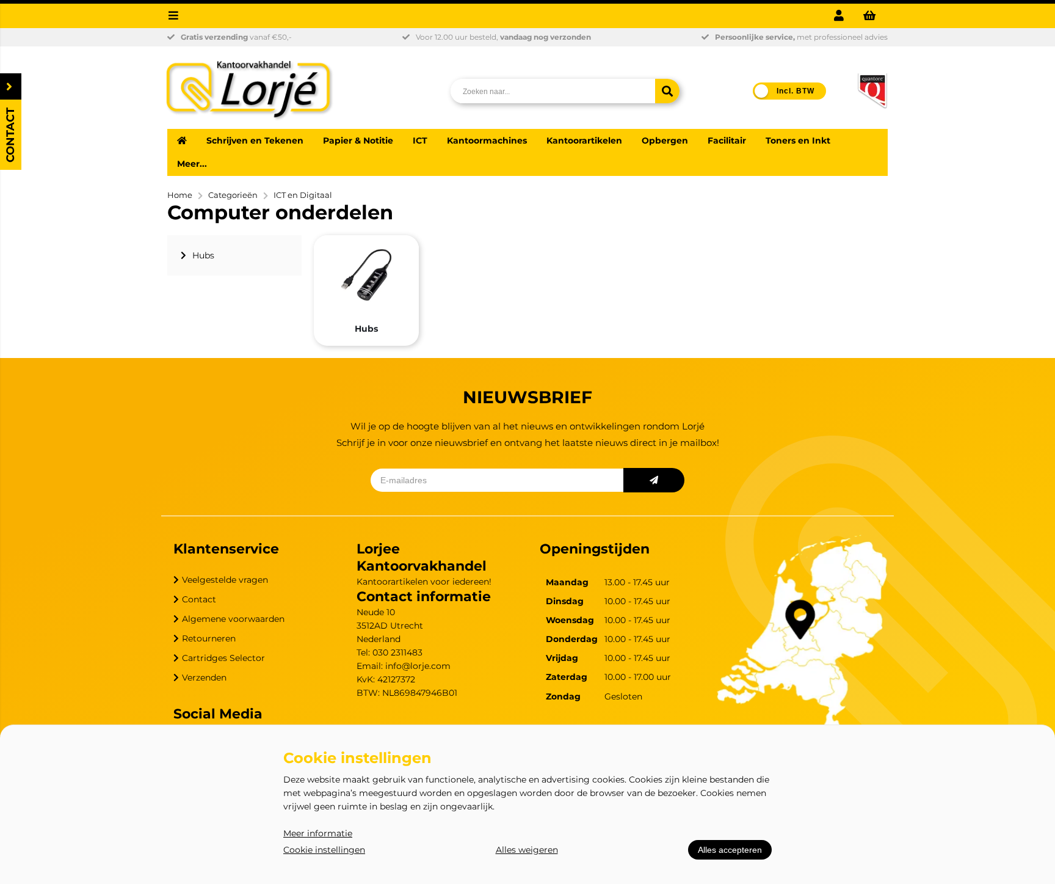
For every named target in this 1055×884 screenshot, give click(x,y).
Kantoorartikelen (584, 140)
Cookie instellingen (324, 849)
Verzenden (204, 677)
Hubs (366, 328)
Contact (199, 599)
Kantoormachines (487, 140)
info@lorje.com (418, 665)
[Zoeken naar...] (667, 91)
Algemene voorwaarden (233, 618)
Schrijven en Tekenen (254, 140)
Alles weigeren (527, 849)
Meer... (192, 163)
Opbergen (665, 140)
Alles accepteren (730, 850)
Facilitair (727, 140)
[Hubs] (366, 275)
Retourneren (209, 638)
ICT (420, 140)
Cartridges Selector (223, 657)
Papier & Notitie (358, 140)
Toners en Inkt (798, 140)
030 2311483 (397, 652)
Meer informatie (317, 833)
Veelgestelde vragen (225, 579)
